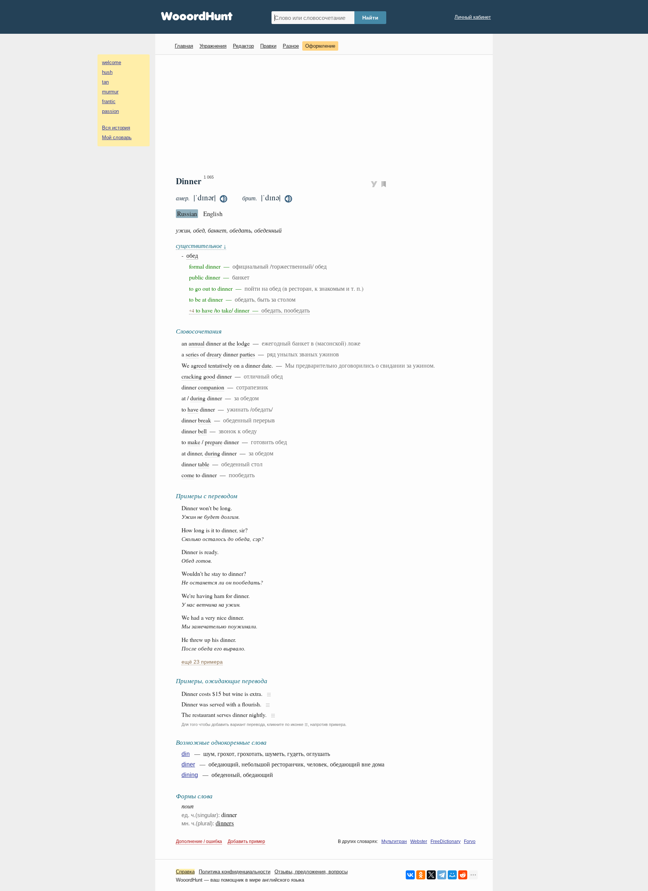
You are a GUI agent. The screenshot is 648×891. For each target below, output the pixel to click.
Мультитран (394, 841)
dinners (225, 823)
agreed (199, 365)
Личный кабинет (472, 17)
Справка (185, 871)
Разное (291, 46)
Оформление (320, 46)
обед (192, 255)
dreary (214, 354)
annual (196, 343)
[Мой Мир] (452, 874)
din (186, 754)
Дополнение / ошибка (199, 841)
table (203, 464)
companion (211, 387)
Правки (268, 46)
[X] (431, 874)
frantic (109, 101)
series (192, 354)
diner (188, 764)
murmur (110, 92)
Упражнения (213, 46)
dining (190, 775)
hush (107, 72)
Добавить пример (246, 841)
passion (110, 111)
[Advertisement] (327, 114)
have (193, 409)
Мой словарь (117, 137)
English (212, 213)
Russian (187, 213)
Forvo (470, 841)
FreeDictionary (445, 841)
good (209, 376)
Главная (184, 46)
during (198, 398)
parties (247, 354)
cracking (192, 376)
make (194, 442)
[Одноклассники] (420, 874)
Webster (418, 841)
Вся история (116, 128)
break (204, 420)
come (188, 475)
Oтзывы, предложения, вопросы (311, 871)
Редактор (243, 46)
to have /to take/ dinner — (249, 310)
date (267, 365)
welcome (111, 62)
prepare (213, 442)
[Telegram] (441, 874)
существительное (201, 245)
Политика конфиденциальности (234, 871)
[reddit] (462, 874)
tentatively (220, 365)
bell (202, 431)
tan (105, 82)
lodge (243, 343)
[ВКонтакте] (410, 874)
